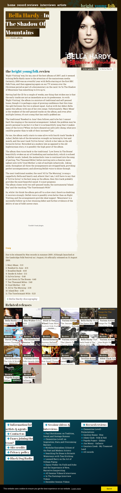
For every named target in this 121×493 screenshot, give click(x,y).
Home (11, 5)
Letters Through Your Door (11, 342)
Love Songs (13, 322)
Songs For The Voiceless (106, 323)
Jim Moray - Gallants (93, 443)
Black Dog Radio (21, 458)
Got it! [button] (109, 489)
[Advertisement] (60, 403)
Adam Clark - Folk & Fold (95, 437)
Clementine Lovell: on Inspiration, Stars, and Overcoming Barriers (59, 442)
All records (88, 452)
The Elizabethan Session (31, 343)
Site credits (17, 447)
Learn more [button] (76, 489)
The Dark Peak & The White (88, 342)
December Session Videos (57, 482)
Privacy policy (19, 452)
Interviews (48, 5)
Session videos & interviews (56, 427)
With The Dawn (88, 322)
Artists (61, 5)
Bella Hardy (24, 15)
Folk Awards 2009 (31, 361)
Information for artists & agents (19, 427)
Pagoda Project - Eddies (94, 440)
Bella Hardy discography (23, 298)
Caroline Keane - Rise (93, 435)
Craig (8, 248)
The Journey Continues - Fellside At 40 (69, 326)
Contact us (17, 434)
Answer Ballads (50, 342)
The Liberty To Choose (68, 342)
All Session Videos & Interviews (60, 473)
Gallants (29, 379)
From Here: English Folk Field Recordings (50, 324)
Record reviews (27, 5)
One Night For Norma (106, 342)
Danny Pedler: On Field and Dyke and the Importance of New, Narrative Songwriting (59, 467)
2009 (8, 38)
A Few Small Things (51, 361)
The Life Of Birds (12, 361)
